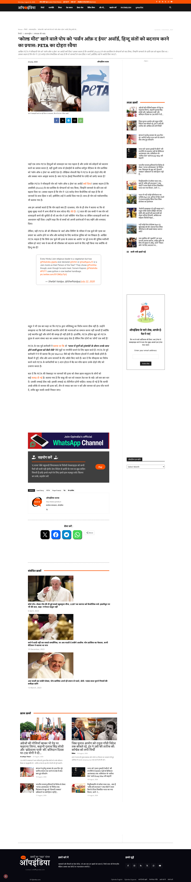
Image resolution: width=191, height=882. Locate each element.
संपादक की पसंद (39, 34)
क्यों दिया (87, 183)
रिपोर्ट (25, 29)
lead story (40, 490)
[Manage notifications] (6, 876)
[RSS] (162, 1)
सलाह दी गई (37, 377)
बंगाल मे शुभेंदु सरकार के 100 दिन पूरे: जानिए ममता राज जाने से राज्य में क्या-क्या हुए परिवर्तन (49, 771)
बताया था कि (58, 345)
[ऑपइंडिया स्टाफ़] (37, 503)
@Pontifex (92, 265)
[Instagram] (159, 1)
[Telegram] (68, 120)
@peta (54, 262)
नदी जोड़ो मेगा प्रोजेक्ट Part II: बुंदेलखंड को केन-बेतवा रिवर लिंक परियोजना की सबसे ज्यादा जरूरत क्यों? (151, 228)
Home (20, 29)
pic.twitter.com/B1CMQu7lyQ (53, 274)
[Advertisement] (83, 818)
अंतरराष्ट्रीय (32, 29)
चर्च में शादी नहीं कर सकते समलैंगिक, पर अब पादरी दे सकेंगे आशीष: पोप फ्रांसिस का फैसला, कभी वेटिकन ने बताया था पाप (68, 644)
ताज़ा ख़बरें (132, 102)
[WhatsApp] (168, 1)
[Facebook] (156, 1)
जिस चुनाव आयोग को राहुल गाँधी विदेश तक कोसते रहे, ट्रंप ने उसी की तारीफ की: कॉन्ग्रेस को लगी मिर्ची (94, 747)
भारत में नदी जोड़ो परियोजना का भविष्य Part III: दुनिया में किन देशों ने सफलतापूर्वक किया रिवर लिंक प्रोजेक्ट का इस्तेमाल (151, 198)
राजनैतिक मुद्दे (75, 739)
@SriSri (73, 262)
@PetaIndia (45, 262)
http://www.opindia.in (53, 502)
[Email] (74, 120)
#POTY (43, 271)
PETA (48, 490)
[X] (165, 1)
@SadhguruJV (86, 262)
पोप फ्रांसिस (71, 490)
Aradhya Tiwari (25, 757)
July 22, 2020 (88, 281)
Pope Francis (56, 490)
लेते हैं (73, 211)
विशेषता (73, 753)
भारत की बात (24, 739)
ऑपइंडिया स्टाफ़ (103, 61)
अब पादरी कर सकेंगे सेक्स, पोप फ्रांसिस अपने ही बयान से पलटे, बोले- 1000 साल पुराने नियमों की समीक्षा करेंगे (67, 682)
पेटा (64, 490)
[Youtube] (171, 1)
